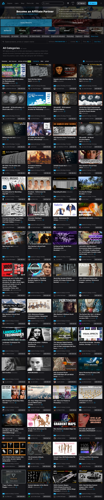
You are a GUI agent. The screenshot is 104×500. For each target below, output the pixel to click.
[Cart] (68, 3)
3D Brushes (23, 36)
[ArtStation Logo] (3, 3)
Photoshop (70, 36)
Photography (5, 36)
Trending (4, 61)
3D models (14, 36)
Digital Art (79, 36)
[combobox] (53, 3)
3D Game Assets (34, 36)
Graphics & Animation (58, 36)
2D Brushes (45, 36)
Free (42, 61)
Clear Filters (97, 41)
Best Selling (13, 61)
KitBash (86, 36)
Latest (47, 61)
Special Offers (24, 61)
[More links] (101, 3)
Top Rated (36, 61)
